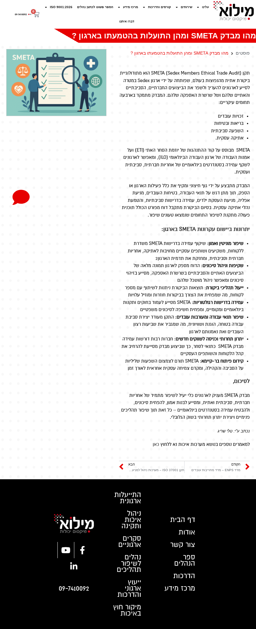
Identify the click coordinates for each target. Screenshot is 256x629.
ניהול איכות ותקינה (131, 520)
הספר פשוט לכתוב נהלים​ (95, 7)
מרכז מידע (130, 7)
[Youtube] (66, 550)
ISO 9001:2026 (61, 7)
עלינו (205, 7)
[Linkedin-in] (74, 566)
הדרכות (184, 576)
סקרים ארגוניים (129, 542)
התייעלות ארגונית (127, 498)
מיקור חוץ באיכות (127, 610)
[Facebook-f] (82, 550)
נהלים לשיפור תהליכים (129, 563)
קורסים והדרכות (159, 7)
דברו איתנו (126, 21)
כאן (156, 444)
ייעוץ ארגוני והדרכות (129, 588)
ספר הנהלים (184, 560)
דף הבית (182, 520)
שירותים (186, 7)
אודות (187, 532)
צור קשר (182, 545)
